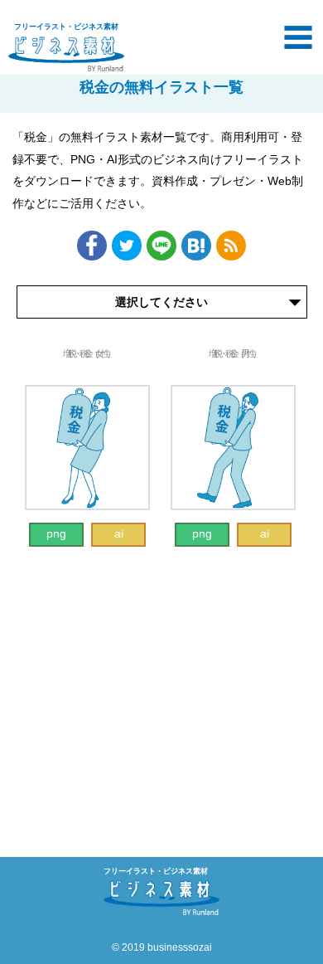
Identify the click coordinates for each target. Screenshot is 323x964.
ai (118, 533)
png (56, 533)
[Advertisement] (161, 685)
